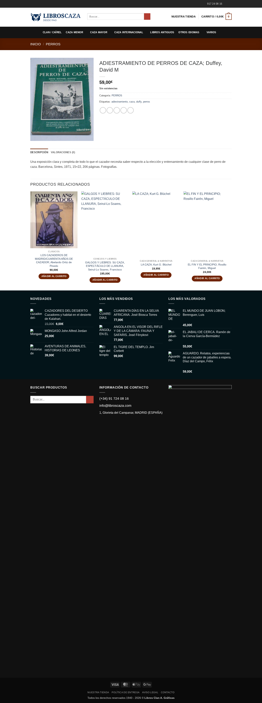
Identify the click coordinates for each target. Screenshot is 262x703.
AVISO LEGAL (150, 692)
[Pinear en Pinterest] (123, 110)
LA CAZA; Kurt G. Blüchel (156, 264)
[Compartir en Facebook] (103, 110)
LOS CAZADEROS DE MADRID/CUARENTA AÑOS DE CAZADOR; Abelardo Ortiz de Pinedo (54, 260)
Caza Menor (74, 32)
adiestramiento (119, 101)
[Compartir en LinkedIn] (130, 110)
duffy (139, 101)
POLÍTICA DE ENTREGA (126, 692)
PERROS (53, 44)
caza (132, 101)
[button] (216, 16)
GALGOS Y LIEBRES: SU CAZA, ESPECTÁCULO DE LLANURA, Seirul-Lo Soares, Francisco (105, 266)
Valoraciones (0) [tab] (63, 152)
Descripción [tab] (39, 152)
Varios (211, 32)
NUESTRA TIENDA (183, 16)
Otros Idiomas (188, 32)
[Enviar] (147, 16)
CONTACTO (168, 692)
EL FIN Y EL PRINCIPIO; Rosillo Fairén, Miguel (207, 266)
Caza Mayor (98, 32)
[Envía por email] (117, 110)
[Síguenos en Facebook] (226, 3)
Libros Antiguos (162, 32)
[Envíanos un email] (230, 3)
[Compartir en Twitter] (110, 110)
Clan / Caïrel (52, 32)
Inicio (35, 44)
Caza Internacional (128, 32)
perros (146, 101)
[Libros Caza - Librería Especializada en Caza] (56, 17)
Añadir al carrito (54, 276)
